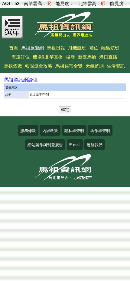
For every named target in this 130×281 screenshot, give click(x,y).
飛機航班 (77, 47)
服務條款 (28, 130)
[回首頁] (65, 36)
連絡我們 (94, 144)
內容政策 (50, 130)
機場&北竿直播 (48, 56)
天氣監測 (95, 65)
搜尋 (70, 56)
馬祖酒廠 (13, 65)
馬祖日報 (56, 47)
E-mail (74, 144)
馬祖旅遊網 (32, 47)
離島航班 (110, 47)
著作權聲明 (100, 130)
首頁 (13, 47)
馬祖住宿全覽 (69, 65)
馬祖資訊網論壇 (21, 79)
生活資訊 (116, 65)
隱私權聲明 (74, 130)
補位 (93, 47)
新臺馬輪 (87, 56)
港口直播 (108, 56)
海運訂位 (20, 56)
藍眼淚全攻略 (38, 65)
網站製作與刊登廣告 (45, 144)
